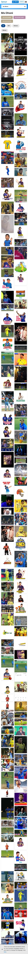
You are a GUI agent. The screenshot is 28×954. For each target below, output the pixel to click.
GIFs (9, 25)
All (3, 25)
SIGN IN (22, 1)
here (5, 952)
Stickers (16, 25)
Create (16, 1)
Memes (4, 30)
